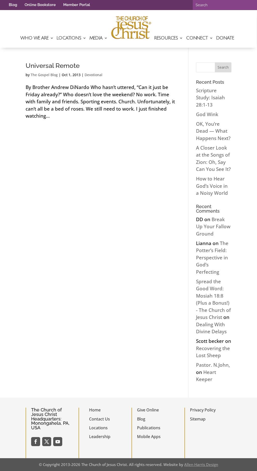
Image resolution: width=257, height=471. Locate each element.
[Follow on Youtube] (57, 441)
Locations (68, 38)
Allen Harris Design (201, 464)
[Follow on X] (46, 441)
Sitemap (198, 419)
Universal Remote (53, 65)
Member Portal (76, 5)
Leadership (99, 436)
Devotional (93, 74)
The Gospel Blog (44, 74)
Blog (13, 5)
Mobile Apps (149, 436)
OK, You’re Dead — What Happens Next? (213, 131)
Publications (148, 428)
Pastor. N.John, (213, 365)
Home (95, 410)
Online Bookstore (40, 5)
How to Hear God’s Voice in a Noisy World (212, 185)
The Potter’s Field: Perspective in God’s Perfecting (212, 257)
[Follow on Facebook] (35, 441)
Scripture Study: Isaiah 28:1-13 (210, 97)
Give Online (148, 410)
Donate (225, 38)
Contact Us (99, 419)
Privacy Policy (203, 410)
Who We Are (34, 38)
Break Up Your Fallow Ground (213, 226)
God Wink (207, 114)
